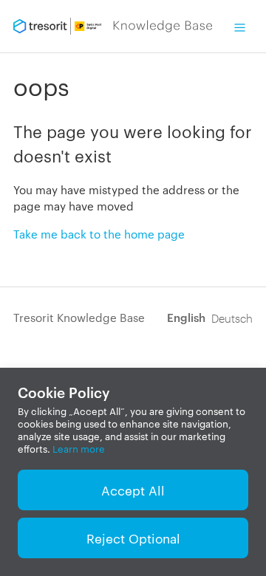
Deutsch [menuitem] (232, 317)
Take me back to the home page (99, 233)
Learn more (78, 448)
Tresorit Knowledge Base (79, 317)
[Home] (112, 26)
